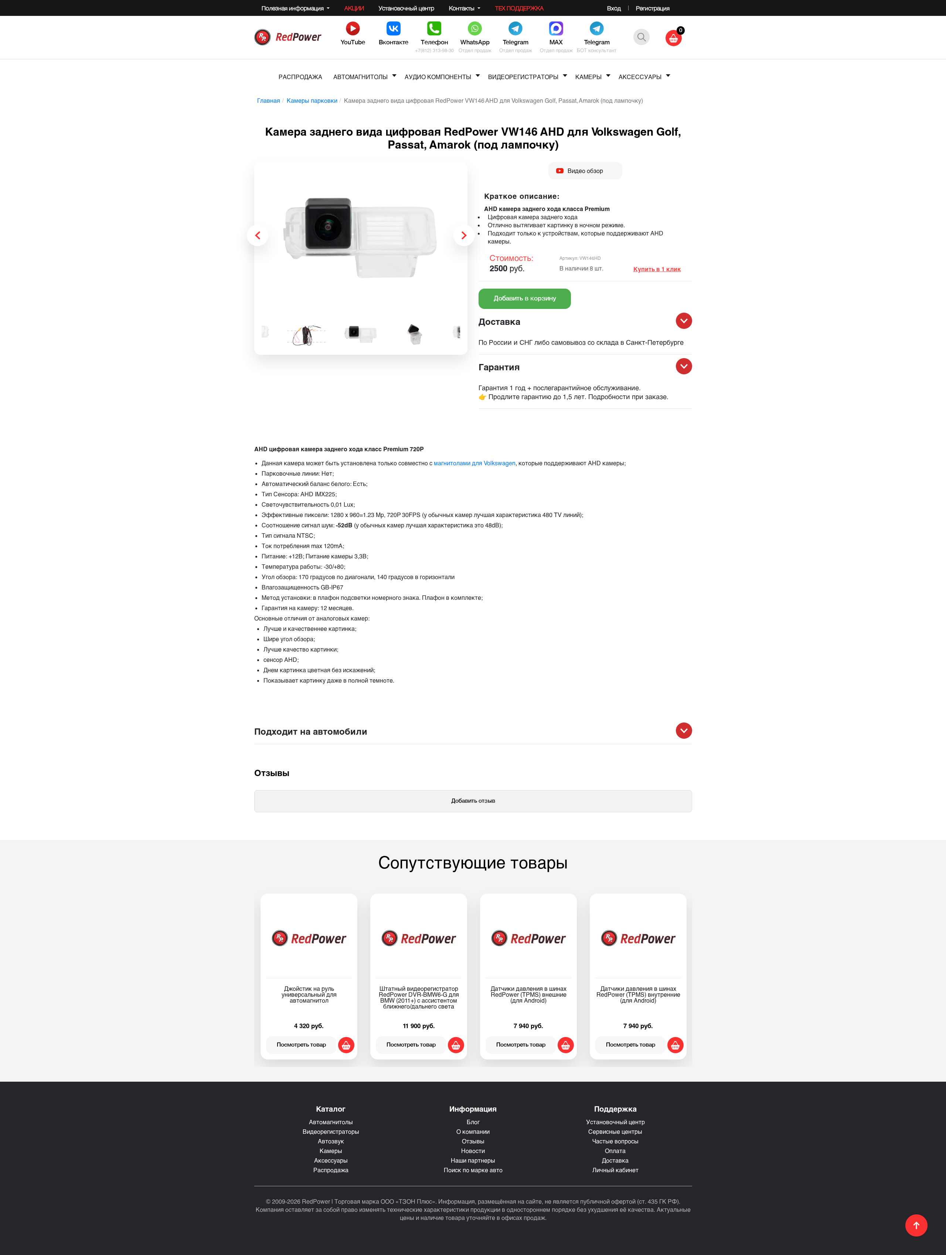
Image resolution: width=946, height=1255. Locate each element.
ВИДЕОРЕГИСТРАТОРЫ (523, 76)
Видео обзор (585, 170)
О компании (473, 1131)
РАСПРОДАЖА (300, 76)
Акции (354, 8)
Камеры (331, 1150)
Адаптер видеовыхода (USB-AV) (428, 991)
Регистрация (653, 8)
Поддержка (615, 1108)
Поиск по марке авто (473, 1169)
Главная (268, 100)
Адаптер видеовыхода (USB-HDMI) (648, 991)
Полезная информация (293, 8)
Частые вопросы (615, 1141)
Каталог (331, 1108)
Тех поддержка (519, 8)
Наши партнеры (473, 1160)
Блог (473, 1121)
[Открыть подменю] (394, 75)
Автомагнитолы (331, 1121)
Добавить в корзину (525, 299)
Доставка (615, 1160)
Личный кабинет (615, 1169)
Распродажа (330, 1169)
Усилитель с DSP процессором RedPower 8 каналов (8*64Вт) (538, 991)
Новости (473, 1150)
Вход (614, 8)
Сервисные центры (615, 1131)
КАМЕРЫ (588, 76)
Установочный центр (406, 8)
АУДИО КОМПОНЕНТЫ (438, 76)
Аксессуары (331, 1160)
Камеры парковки (312, 100)
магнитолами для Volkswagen (474, 462)
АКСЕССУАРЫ (640, 76)
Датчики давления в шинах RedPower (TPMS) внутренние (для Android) (319, 994)
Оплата (615, 1150)
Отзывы (473, 1141)
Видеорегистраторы (331, 1131)
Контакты (462, 8)
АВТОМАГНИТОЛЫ (360, 76)
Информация (473, 1108)
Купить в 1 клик (657, 268)
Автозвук (331, 1141)
